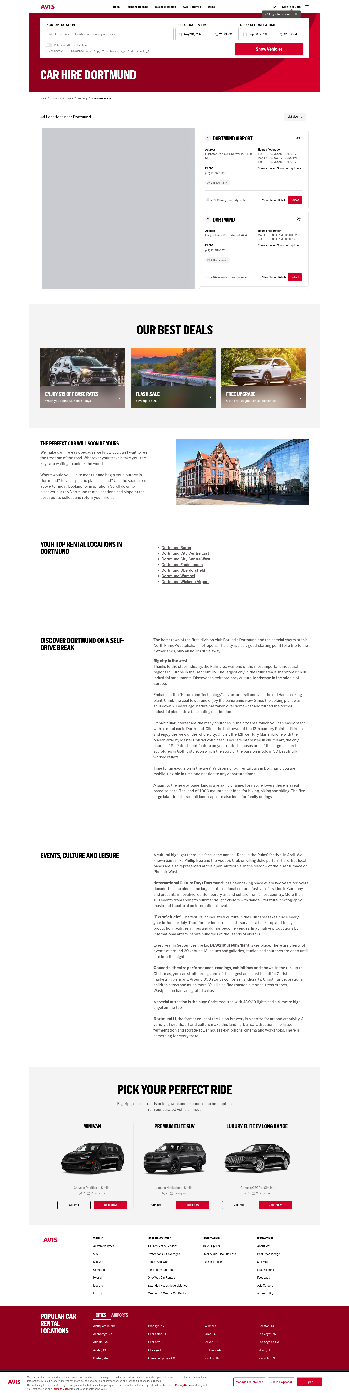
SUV (96, 1254)
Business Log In (213, 1262)
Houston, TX (266, 1326)
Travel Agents (211, 1246)
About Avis (263, 1246)
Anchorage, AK (102, 1334)
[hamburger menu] (307, 6)
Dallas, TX (209, 1334)
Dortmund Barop (176, 547)
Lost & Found (265, 1270)
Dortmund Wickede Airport (185, 581)
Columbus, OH (212, 1326)
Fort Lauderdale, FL (215, 1350)
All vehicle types (103, 1246)
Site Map (262, 1262)
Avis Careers (265, 1285)
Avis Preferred (192, 7)
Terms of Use (59, 1388)
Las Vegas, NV (267, 1334)
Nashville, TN (266, 1358)
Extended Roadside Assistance (167, 1285)
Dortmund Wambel (178, 575)
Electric (98, 1285)
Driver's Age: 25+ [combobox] (56, 51)
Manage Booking (138, 7)
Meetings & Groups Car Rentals (168, 1293)
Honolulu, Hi (211, 1358)
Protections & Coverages (164, 1254)
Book (116, 7)
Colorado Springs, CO (161, 1358)
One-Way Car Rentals (162, 1277)
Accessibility (265, 1293)
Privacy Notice (183, 1385)
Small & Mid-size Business (219, 1254)
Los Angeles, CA (268, 1342)
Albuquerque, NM (104, 1326)
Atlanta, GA (100, 1342)
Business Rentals (166, 7)
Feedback (263, 1277)
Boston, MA (100, 1358)
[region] (174, 1382)
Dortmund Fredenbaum (182, 564)
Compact (99, 1270)
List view (292, 116)
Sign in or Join (291, 6)
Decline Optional (281, 1382)
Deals (211, 7)
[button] (84, 378)
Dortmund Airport (232, 139)
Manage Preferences (249, 1382)
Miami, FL (264, 1350)
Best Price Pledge (268, 1254)
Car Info (74, 1205)
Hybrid (97, 1277)
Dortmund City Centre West (186, 558)
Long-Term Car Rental (162, 1270)
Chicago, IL (155, 1350)
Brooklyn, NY (156, 1326)
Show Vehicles (269, 49)
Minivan (98, 1262)
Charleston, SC (157, 1334)
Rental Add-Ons (158, 1262)
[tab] (102, 1315)
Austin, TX (99, 1350)
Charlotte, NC (156, 1342)
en (274, 6)
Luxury (97, 1293)
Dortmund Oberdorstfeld (183, 570)
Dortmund (224, 220)
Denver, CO (210, 1342)
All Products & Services (163, 1246)
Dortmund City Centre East (185, 553)
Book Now (110, 1205)
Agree (309, 1382)
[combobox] (112, 34)
